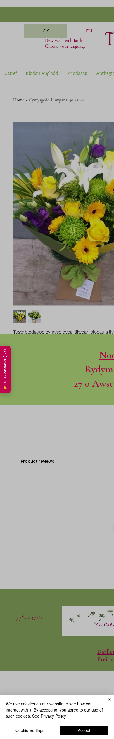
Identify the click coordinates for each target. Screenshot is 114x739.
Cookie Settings (29, 730)
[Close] (106, 703)
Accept (84, 730)
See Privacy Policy (49, 716)
